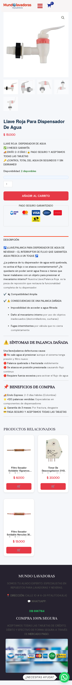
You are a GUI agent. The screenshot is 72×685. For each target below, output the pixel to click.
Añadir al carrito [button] (18, 486)
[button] (63, 18)
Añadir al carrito (36, 196)
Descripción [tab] (11, 239)
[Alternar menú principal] (40, 6)
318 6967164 (36, 611)
